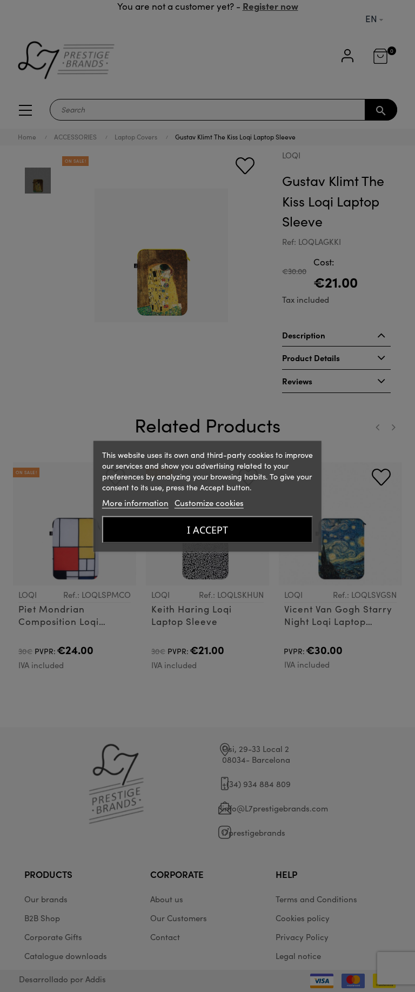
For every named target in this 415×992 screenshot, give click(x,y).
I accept (207, 529)
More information (135, 502)
